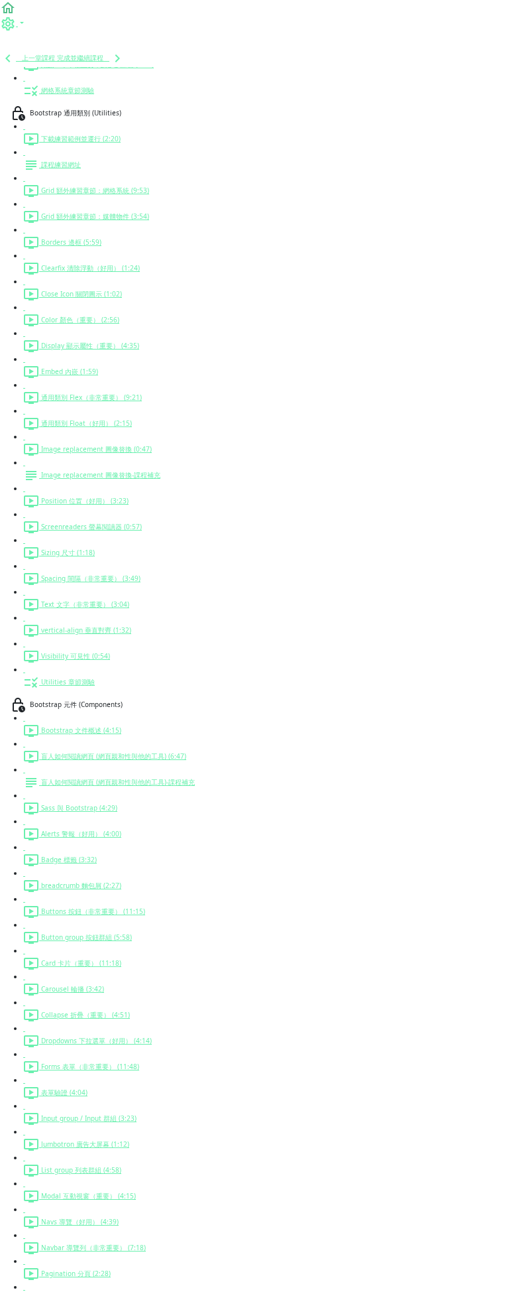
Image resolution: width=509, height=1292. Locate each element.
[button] (8, 7)
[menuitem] (12, 23)
